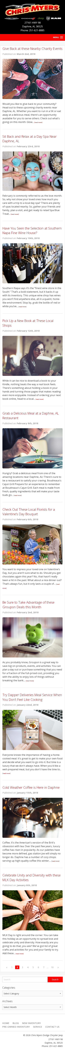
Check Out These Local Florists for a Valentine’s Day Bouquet (28, 511)
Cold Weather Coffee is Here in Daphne (31, 787)
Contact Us (52, 1026)
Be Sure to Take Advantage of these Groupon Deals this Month (28, 604)
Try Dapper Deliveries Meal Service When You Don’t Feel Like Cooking (32, 697)
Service (37, 1026)
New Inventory (31, 1023)
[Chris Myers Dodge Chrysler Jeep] (32, 11)
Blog (16, 1023)
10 (52, 967)
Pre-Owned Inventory (16, 1026)
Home (5, 1023)
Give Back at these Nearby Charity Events (32, 48)
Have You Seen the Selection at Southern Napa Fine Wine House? (32, 230)
